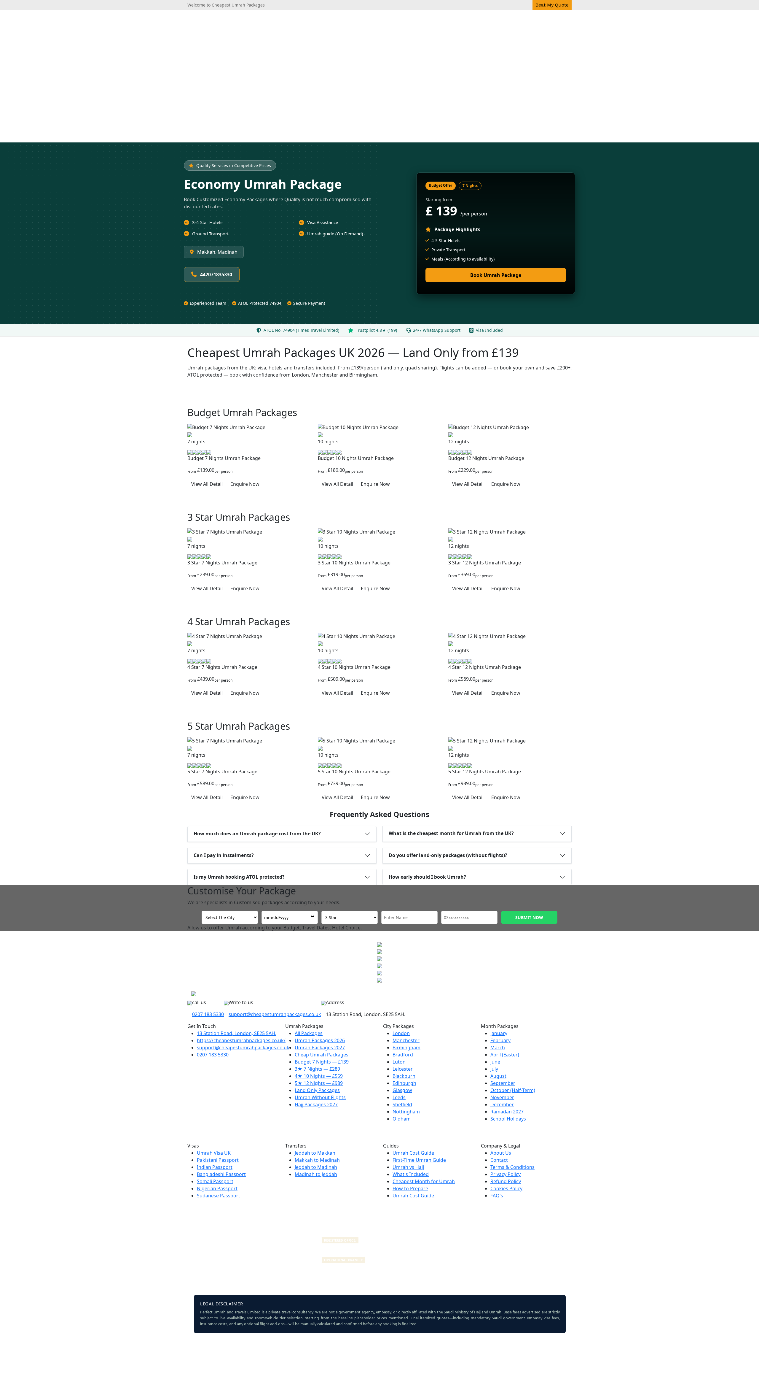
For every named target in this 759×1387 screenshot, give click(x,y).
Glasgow (402, 1090)
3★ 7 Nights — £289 (317, 1069)
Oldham (402, 1118)
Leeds (399, 1097)
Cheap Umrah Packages (321, 1054)
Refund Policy (505, 1181)
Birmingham (406, 1047)
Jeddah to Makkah (315, 1153)
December (502, 1104)
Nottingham (406, 1111)
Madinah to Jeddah (316, 1174)
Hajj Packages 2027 (316, 1104)
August (498, 1076)
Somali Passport (215, 1181)
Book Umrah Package (495, 275)
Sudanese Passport (218, 1195)
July (494, 1069)
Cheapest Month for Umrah (424, 1181)
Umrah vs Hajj (408, 1167)
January (498, 1033)
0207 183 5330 (208, 1014)
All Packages (309, 1033)
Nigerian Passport (217, 1188)
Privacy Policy (505, 1174)
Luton (399, 1061)
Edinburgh (404, 1083)
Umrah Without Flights (320, 1097)
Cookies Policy (506, 1188)
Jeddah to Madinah (316, 1167)
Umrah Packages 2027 (320, 1047)
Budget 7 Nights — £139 (322, 1061)
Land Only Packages (317, 1090)
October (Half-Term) (512, 1090)
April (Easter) (504, 1054)
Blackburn (404, 1076)
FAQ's (496, 1195)
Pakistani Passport (218, 1160)
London (401, 1033)
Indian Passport (214, 1167)
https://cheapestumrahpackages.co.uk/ (241, 1040)
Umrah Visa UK (214, 1153)
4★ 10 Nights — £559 (319, 1076)
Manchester (406, 1040)
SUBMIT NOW (529, 917)
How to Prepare (410, 1188)
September (502, 1083)
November (502, 1097)
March (497, 1047)
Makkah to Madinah (317, 1160)
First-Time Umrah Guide (419, 1160)
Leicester (403, 1069)
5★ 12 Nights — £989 (319, 1083)
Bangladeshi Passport (221, 1174)
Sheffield (402, 1104)
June (495, 1061)
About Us (500, 1153)
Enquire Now (244, 484)
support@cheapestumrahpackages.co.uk (275, 1014)
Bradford (403, 1054)
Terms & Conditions (512, 1167)
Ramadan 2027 (507, 1111)
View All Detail (207, 484)
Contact (499, 1160)
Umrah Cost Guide (413, 1153)
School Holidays (508, 1118)
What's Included (411, 1174)
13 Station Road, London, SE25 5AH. (236, 1033)
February (500, 1040)
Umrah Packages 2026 (320, 1040)
